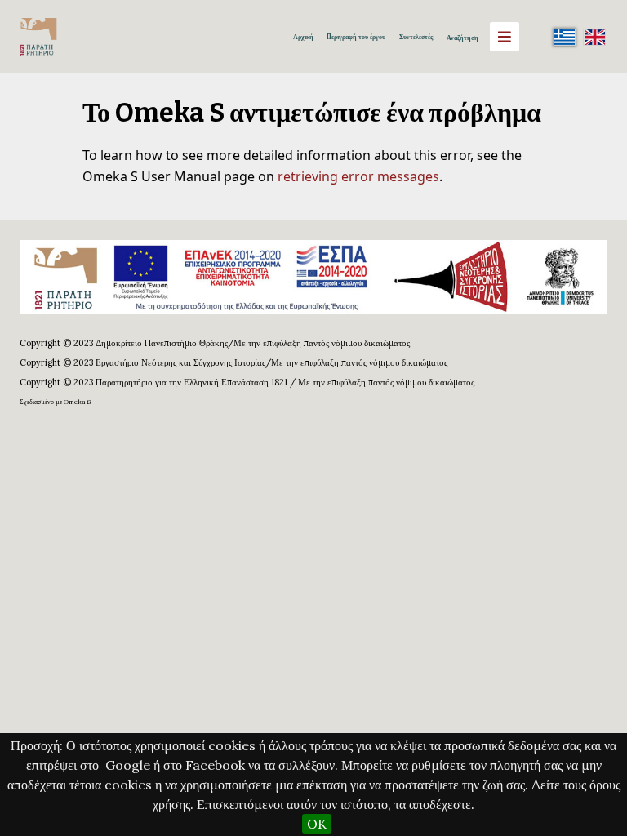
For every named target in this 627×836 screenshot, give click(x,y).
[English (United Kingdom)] (594, 37)
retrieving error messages (358, 176)
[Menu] (504, 36)
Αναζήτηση (462, 37)
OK (317, 824)
